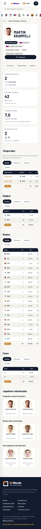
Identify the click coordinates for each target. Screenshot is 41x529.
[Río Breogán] (15, 15)
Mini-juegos (22, 503)
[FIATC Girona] (36, 15)
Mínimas (26, 163)
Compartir (21, 57)
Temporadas (21, 66)
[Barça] (32, 15)
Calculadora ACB (8, 503)
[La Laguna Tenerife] (24, 15)
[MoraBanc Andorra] (2, 15)
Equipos (32, 66)
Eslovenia (26, 42)
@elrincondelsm (8, 521)
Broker (5, 500)
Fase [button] (5, 368)
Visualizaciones (8, 506)
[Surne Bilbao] (11, 15)
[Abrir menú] (5, 3)
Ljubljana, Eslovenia (15, 46)
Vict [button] (38, 172)
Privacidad (6, 510)
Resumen (10, 66)
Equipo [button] (21, 172)
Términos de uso (23, 510)
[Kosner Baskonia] (6, 15)
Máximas (17, 163)
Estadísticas (22, 500)
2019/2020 (8, 177)
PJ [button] (30, 172)
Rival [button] (6, 250)
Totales (7, 167)
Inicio (4, 21)
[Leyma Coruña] (28, 15)
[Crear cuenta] (36, 3)
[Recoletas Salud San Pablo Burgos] (19, 15)
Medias (7, 163)
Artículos (21, 506)
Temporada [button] (8, 172)
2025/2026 (8, 181)
